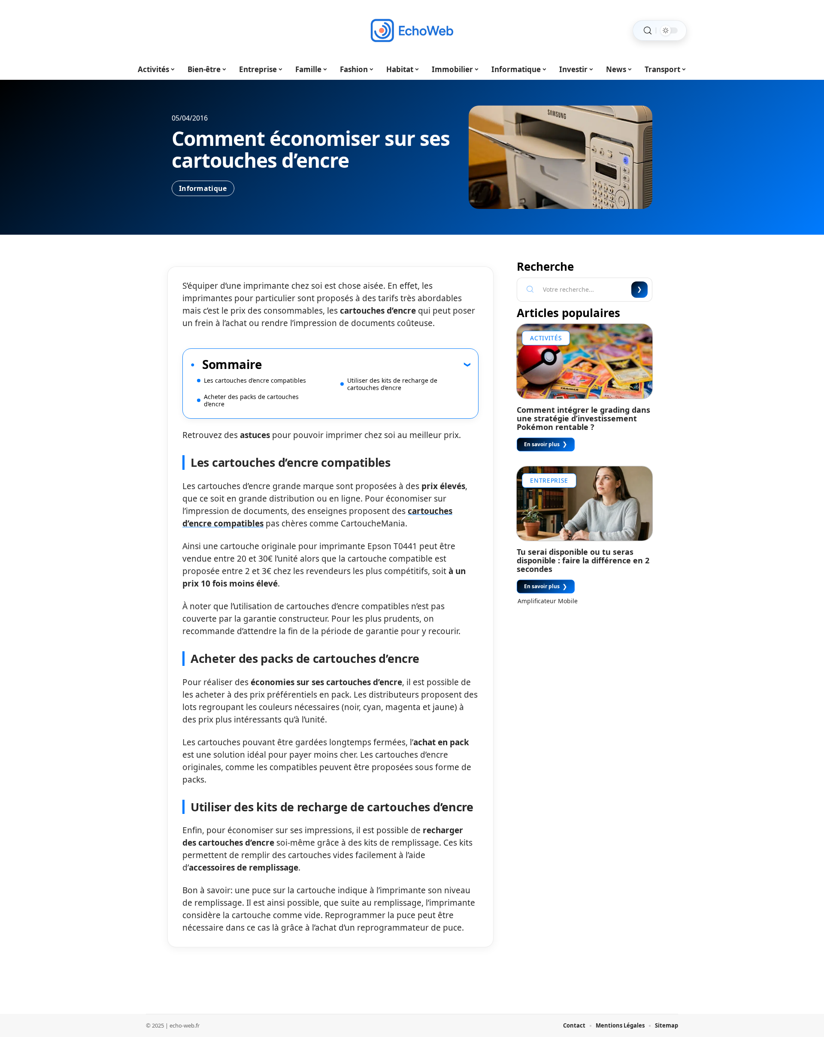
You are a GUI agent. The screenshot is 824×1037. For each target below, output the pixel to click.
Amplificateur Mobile (548, 601)
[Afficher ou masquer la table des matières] (366, 364)
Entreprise (549, 480)
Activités (546, 338)
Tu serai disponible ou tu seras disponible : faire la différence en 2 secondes (583, 560)
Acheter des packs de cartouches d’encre (251, 400)
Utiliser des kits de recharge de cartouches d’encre (392, 384)
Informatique (203, 188)
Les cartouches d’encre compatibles (255, 380)
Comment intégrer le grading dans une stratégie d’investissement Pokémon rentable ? (583, 418)
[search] (647, 30)
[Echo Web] (412, 30)
